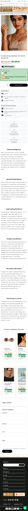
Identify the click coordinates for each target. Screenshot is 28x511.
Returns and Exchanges (11, 111)
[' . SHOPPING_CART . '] (24, 1)
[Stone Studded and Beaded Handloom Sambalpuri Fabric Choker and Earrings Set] (9, 381)
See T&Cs (16, 126)
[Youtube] (17, 500)
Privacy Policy (22, 448)
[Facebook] (8, 500)
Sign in (19, 1)
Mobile (3, 440)
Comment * (5, 412)
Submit (7, 451)
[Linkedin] (15, 500)
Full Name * (4, 423)
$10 (5, 73)
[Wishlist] (22, 1)
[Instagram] (14, 500)
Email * (3, 431)
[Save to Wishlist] (10, 58)
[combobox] (14, 4)
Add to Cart (18, 85)
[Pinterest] (12, 500)
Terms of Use (16, 448)
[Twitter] (10, 500)
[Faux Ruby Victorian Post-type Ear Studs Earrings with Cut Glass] (9, 346)
